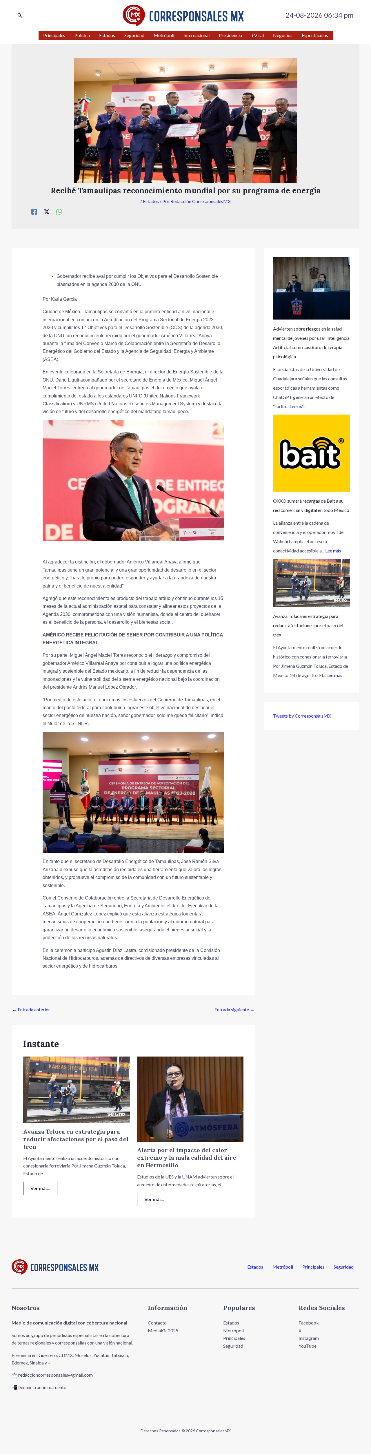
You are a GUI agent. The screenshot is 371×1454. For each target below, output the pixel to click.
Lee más (297, 406)
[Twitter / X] (47, 211)
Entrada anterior (31, 1009)
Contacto (157, 1322)
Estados (151, 201)
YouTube (308, 1346)
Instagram (309, 1338)
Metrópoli (282, 1267)
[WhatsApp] (59, 211)
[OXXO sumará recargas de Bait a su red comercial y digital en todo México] (311, 453)
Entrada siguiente (234, 1009)
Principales (313, 1267)
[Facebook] (34, 211)
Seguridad (344, 1267)
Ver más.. (40, 1188)
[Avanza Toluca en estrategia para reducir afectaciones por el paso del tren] (311, 583)
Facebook (309, 1322)
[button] (20, 15)
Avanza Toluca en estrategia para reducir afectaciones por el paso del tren (75, 1139)
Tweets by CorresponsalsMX (302, 715)
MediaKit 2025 (163, 1330)
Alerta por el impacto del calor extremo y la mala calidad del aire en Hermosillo (186, 1157)
